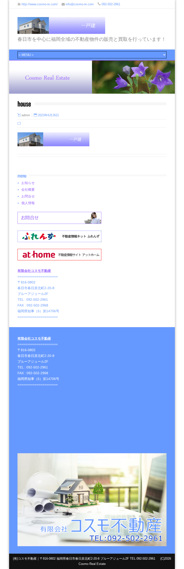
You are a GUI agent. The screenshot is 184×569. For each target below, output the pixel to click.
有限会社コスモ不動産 (34, 271)
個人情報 (28, 203)
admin (26, 115)
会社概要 (28, 189)
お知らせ (28, 183)
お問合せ (28, 196)
